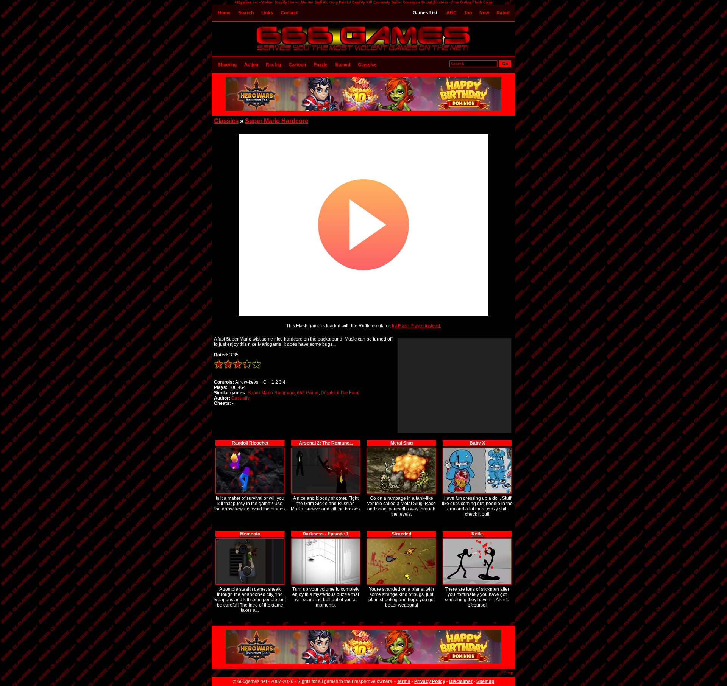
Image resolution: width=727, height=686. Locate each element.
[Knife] (477, 540)
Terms (403, 681)
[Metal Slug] (401, 449)
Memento (250, 534)
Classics (367, 64)
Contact (289, 13)
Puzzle (321, 64)
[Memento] (250, 540)
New (484, 13)
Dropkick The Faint (340, 392)
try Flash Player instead (416, 325)
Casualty (240, 398)
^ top (508, 672)
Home (224, 13)
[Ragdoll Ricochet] (250, 449)
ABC (451, 13)
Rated (502, 13)
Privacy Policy (429, 681)
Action (251, 64)
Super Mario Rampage (271, 392)
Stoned (342, 64)
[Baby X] (477, 449)
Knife (477, 534)
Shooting (227, 64)
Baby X (477, 443)
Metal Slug (401, 443)
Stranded (401, 534)
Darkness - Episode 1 (326, 534)
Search (246, 13)
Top (468, 13)
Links (267, 13)
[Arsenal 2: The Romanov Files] (326, 449)
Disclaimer (461, 681)
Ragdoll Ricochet (250, 443)
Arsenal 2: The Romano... (326, 443)
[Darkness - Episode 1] (326, 540)
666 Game (307, 392)
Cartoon (297, 64)
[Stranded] (401, 540)
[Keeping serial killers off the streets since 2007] (363, 52)
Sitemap (485, 681)
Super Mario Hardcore (276, 121)
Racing (273, 64)
